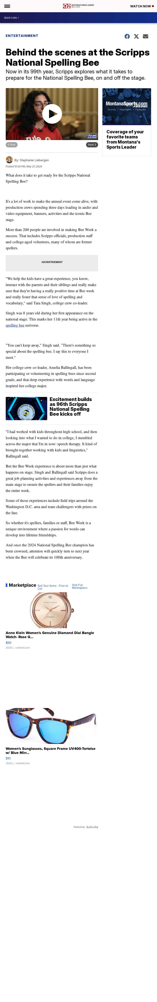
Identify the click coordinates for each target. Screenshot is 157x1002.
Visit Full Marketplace (79, 586)
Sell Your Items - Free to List (53, 587)
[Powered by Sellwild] (92, 827)
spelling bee (15, 325)
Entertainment (22, 36)
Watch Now (141, 6)
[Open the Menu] (7, 6)
